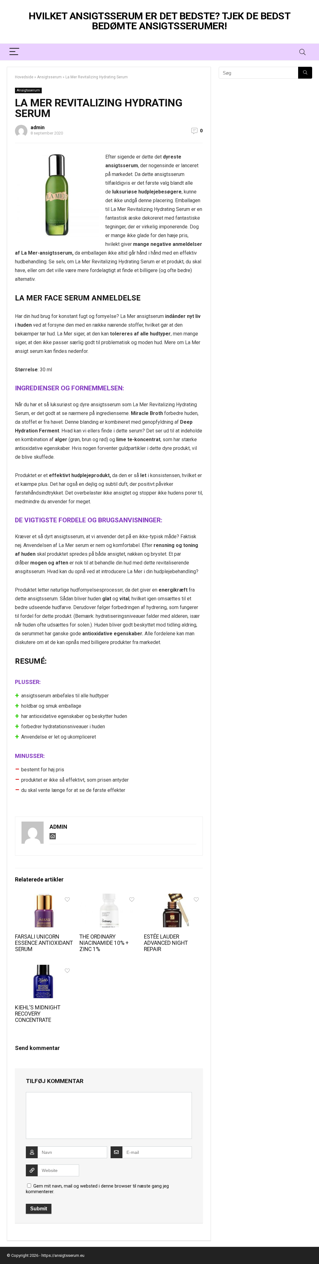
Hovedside (24, 77)
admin (38, 127)
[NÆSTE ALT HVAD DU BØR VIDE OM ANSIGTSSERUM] (313, 632)
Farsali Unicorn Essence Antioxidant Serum (44, 943)
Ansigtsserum (49, 77)
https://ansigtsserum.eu (62, 1255)
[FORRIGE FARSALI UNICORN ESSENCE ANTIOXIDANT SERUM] (6, 632)
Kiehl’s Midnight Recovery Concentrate (37, 1013)
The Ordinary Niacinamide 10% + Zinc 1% (104, 943)
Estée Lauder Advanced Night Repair (166, 943)
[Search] (302, 52)
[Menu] (14, 52)
